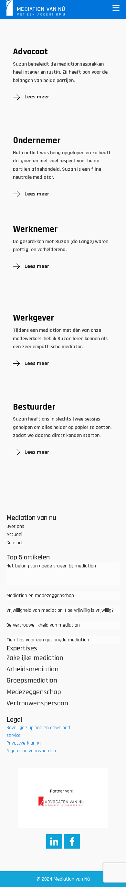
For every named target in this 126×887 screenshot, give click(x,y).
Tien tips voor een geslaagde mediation (47, 640)
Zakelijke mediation (34, 658)
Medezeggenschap (33, 692)
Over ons (15, 526)
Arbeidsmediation (32, 669)
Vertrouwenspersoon (37, 703)
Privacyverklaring (23, 743)
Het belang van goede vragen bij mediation (51, 566)
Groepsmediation (31, 680)
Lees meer (37, 97)
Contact (14, 542)
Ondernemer (37, 140)
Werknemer (35, 229)
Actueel (14, 534)
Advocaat (30, 52)
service (13, 735)
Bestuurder (34, 407)
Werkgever (33, 318)
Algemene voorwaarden (31, 750)
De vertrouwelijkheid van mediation (43, 625)
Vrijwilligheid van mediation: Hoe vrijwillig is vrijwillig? (60, 610)
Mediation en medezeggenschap (40, 595)
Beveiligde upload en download (38, 727)
